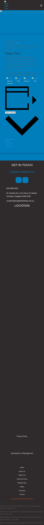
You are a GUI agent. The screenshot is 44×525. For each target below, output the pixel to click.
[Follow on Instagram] (25, 180)
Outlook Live (9, 146)
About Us (22, 471)
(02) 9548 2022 (12, 188)
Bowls (22, 487)
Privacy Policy (22, 436)
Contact (22, 494)
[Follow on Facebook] (19, 180)
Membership (22, 483)
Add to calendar (10, 112)
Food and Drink (22, 479)
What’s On (22, 475)
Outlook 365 (8, 144)
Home (22, 467)
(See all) (17, 43)
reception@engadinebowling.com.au (20, 201)
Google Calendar (10, 139)
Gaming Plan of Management (22, 453)
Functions (22, 491)
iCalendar (8, 141)
